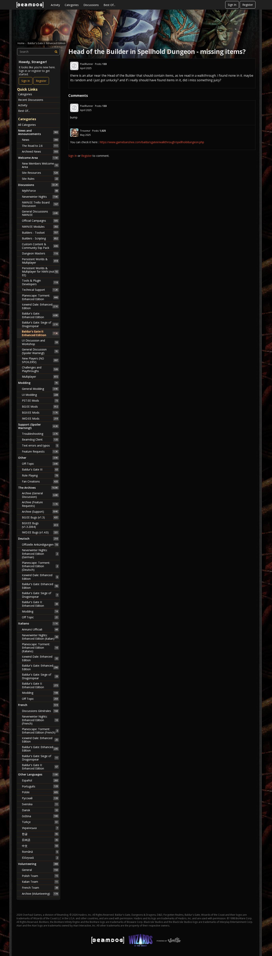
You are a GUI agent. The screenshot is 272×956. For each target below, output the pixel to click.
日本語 (40, 840)
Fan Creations (40, 481)
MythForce (40, 191)
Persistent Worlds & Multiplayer (40, 261)
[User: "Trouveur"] (74, 132)
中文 (40, 846)
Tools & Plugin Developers (40, 282)
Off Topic (40, 617)
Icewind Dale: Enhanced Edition (40, 306)
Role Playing (40, 475)
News (40, 140)
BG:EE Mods (40, 406)
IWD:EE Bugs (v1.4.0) (40, 532)
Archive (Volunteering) (40, 893)
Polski (40, 792)
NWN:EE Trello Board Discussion (40, 204)
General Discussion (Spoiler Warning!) (40, 351)
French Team (40, 887)
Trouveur (85, 130)
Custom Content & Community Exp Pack (40, 246)
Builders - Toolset (40, 232)
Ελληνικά (40, 858)
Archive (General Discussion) (40, 495)
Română (40, 852)
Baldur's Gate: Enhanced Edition (40, 315)
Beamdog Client (40, 439)
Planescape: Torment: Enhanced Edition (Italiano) (40, 647)
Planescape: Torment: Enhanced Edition (40, 297)
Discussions (91, 5)
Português (40, 786)
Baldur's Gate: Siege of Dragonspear (40, 324)
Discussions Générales (40, 711)
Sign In (232, 5)
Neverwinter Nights (40, 197)
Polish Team (40, 876)
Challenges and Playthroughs (40, 369)
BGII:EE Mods (40, 412)
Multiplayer (40, 376)
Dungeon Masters (40, 253)
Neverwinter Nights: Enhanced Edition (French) (40, 720)
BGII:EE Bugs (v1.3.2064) (40, 525)
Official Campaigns (40, 220)
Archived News (40, 151)
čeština (40, 816)
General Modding (40, 389)
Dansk (40, 810)
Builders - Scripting (40, 238)
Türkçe (40, 822)
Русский (40, 798)
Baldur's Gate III (40, 469)
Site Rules (40, 179)
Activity (55, 5)
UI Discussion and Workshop (40, 342)
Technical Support (40, 290)
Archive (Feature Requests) (40, 504)
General (40, 870)
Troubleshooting (40, 434)
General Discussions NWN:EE (40, 213)
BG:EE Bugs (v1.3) (40, 517)
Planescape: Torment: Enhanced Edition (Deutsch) (40, 566)
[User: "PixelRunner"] (74, 66)
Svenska (40, 804)
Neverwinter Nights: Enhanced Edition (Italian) (40, 637)
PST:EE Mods (40, 400)
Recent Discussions (30, 100)
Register (247, 5)
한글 (40, 834)
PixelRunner (86, 64)
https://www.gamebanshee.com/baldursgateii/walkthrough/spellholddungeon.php (152, 142)
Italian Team (40, 882)
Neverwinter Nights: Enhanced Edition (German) (40, 553)
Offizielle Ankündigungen (40, 544)
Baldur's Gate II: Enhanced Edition (40, 333)
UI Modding (40, 395)
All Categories (27, 125)
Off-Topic (40, 464)
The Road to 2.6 (40, 146)
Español (40, 780)
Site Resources (40, 173)
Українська (40, 828)
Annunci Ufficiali (40, 629)
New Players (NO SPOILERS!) (40, 360)
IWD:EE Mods (40, 418)
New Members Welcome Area (40, 165)
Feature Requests (40, 451)
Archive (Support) (40, 511)
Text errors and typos (40, 445)
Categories (72, 5)
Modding (40, 611)
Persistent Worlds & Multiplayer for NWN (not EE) (40, 271)
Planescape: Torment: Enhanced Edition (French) (40, 731)
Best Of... (109, 5)
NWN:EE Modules (40, 226)
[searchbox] (38, 51)
